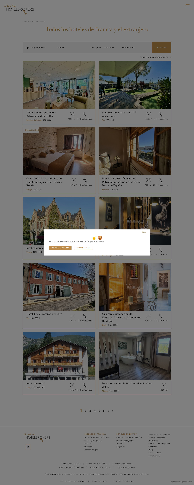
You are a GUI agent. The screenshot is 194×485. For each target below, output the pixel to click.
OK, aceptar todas (60, 248)
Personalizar (83, 248)
